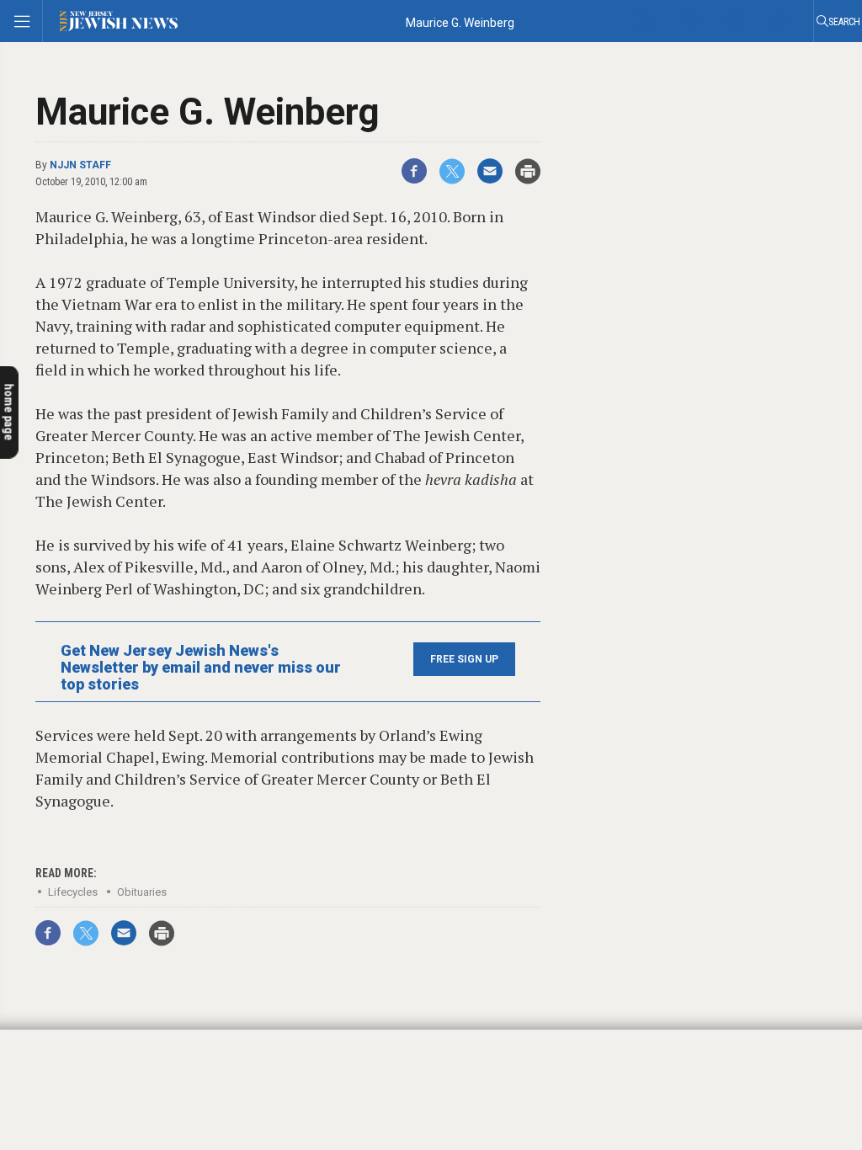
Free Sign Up (464, 659)
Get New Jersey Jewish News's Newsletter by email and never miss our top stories (201, 667)
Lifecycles (73, 892)
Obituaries (142, 892)
